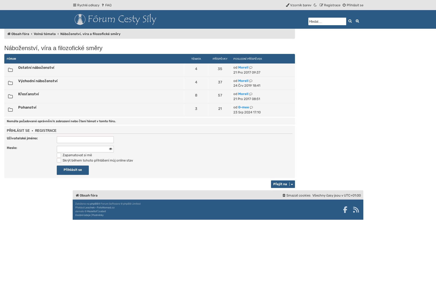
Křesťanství (28, 94)
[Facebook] (345, 209)
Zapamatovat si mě (77, 155)
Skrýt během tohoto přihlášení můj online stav (97, 160)
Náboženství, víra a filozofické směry (53, 48)
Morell (243, 67)
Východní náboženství (38, 81)
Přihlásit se (18, 131)
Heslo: (12, 148)
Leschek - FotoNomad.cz (100, 207)
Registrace (46, 131)
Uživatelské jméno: (22, 138)
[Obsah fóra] (138, 19)
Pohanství (27, 107)
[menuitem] (106, 5)
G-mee (243, 107)
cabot (102, 211)
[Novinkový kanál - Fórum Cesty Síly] (356, 209)
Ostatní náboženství (36, 67)
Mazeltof (92, 211)
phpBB (94, 203)
